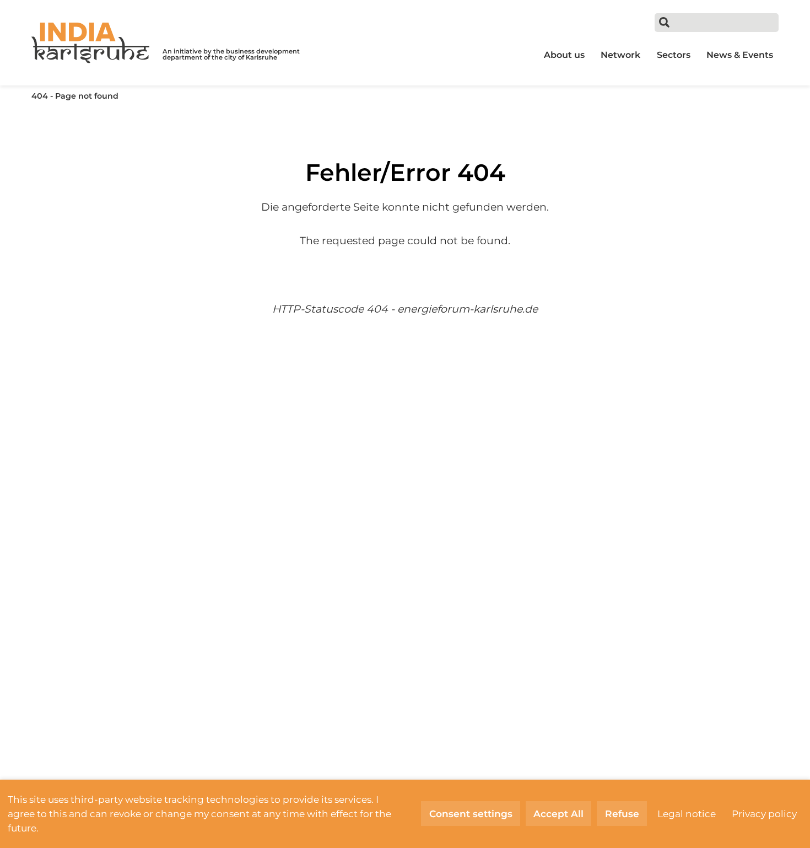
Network (620, 55)
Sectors (673, 55)
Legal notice (686, 813)
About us (564, 55)
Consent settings (470, 813)
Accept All (558, 813)
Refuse (622, 813)
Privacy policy (764, 813)
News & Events (739, 55)
